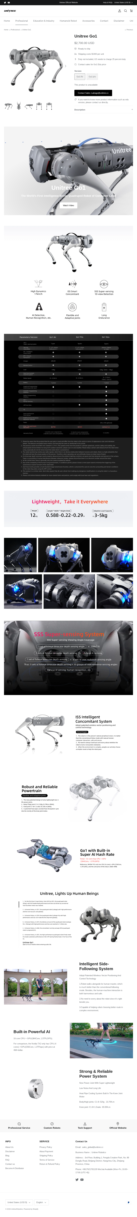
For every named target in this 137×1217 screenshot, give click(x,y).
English (39, 1202)
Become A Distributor (14, 1168)
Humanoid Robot (68, 20)
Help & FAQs (107, 2)
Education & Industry (43, 20)
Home (7, 20)
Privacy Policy (45, 1147)
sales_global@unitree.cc (92, 1147)
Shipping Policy (46, 1155)
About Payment (46, 1151)
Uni (131, 20)
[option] (36, 66)
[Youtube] (9, 3)
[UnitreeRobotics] (10, 11)
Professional (21, 20)
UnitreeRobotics (17, 1209)
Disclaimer (119, 20)
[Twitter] (5, 3)
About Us (9, 1147)
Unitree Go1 (26, 30)
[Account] (119, 10)
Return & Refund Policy (49, 1164)
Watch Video (68, 205)
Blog (7, 1155)
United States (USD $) (122, 2)
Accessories (88, 20)
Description (79, 110)
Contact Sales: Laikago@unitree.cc (93, 93)
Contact (104, 20)
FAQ (7, 1160)
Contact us (10, 1164)
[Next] (65, 66)
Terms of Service (46, 1160)
